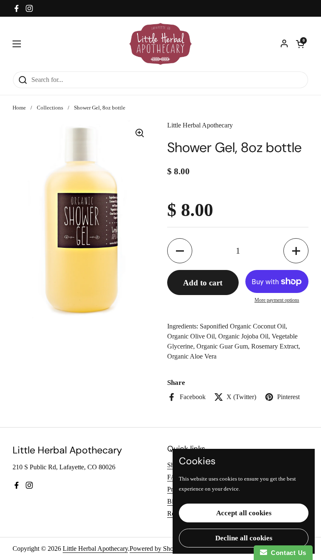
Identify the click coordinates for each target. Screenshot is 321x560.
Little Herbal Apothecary (95, 548)
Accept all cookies (244, 513)
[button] (300, 44)
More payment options (277, 300)
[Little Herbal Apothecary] (160, 44)
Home (19, 108)
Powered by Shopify (157, 548)
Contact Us (286, 552)
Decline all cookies (244, 538)
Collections (50, 108)
